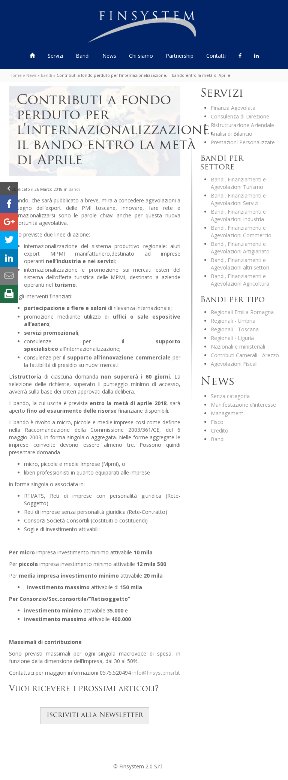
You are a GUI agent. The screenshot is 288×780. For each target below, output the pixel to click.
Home (15, 75)
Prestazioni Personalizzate (243, 142)
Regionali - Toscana (235, 329)
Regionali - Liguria (232, 337)
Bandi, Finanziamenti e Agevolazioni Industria (238, 215)
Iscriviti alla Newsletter (94, 715)
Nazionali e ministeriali (238, 346)
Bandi (83, 55)
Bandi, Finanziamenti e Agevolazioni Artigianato (240, 247)
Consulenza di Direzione (240, 116)
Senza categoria (230, 396)
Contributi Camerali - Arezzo (245, 355)
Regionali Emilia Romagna (242, 312)
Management (227, 413)
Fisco (217, 421)
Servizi (56, 55)
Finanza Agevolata (233, 107)
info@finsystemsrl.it (156, 672)
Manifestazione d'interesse (243, 404)
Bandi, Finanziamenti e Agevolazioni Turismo (238, 183)
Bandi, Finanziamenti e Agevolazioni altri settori (240, 263)
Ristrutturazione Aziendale (242, 125)
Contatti (216, 55)
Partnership (180, 55)
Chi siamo (141, 55)
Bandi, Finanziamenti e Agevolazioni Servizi (238, 199)
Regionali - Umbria (233, 320)
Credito (219, 430)
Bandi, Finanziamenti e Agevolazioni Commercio (241, 231)
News (109, 55)
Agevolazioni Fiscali (234, 363)
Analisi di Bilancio (231, 133)
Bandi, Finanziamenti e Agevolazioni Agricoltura (240, 279)
